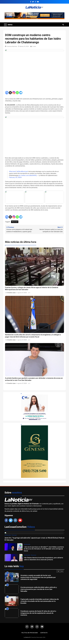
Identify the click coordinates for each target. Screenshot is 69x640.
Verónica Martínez (12, 46)
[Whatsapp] (17, 92)
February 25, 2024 (15, 177)
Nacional (15, 222)
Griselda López (11, 292)
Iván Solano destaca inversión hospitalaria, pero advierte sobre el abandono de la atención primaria (43, 558)
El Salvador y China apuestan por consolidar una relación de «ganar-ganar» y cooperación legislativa (38, 613)
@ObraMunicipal (22, 171)
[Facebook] (6, 92)
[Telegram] (20, 92)
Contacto (43, 632)
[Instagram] (13, 92)
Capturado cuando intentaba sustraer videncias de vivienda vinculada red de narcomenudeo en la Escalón (39, 589)
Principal (14, 535)
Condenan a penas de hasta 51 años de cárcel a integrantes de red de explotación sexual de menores (38, 601)
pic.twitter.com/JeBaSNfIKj (28, 175)
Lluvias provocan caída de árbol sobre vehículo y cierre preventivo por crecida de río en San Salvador (38, 577)
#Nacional (12, 171)
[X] (10, 92)
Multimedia (8, 535)
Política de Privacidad (29, 632)
